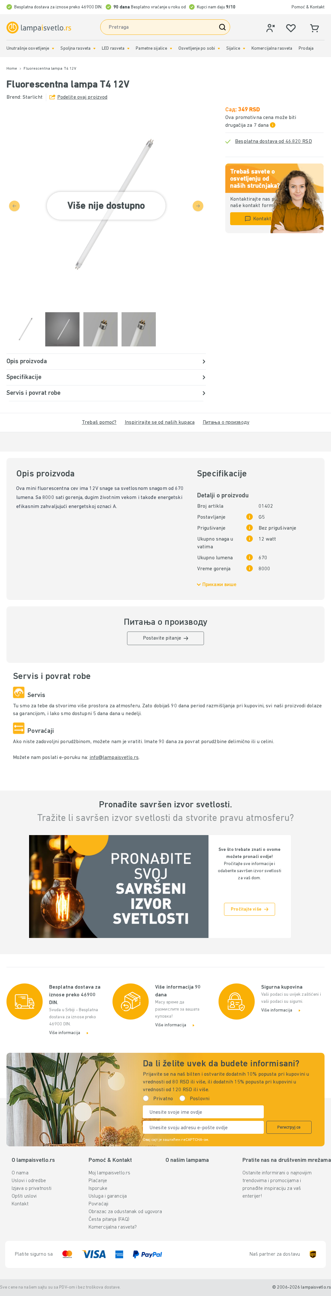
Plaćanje (98, 1180)
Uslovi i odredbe (29, 1180)
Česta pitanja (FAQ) (109, 1219)
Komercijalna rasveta (271, 48)
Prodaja (306, 48)
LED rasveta (113, 48)
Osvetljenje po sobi (196, 48)
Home (11, 69)
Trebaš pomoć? (99, 422)
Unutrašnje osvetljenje (27, 48)
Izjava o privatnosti (31, 1188)
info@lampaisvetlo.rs (114, 757)
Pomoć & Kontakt (308, 7)
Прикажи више (219, 584)
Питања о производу (226, 422)
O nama (20, 1173)
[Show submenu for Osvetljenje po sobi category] (219, 48)
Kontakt (20, 1204)
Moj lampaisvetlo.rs (109, 1173)
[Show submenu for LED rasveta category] (128, 48)
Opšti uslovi (24, 1196)
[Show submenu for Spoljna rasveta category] (94, 48)
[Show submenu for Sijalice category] (244, 48)
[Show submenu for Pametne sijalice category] (171, 48)
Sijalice (233, 48)
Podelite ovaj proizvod (82, 97)
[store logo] (38, 28)
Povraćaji (98, 1204)
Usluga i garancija (108, 1196)
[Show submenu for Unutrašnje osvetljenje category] (53, 48)
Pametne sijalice (151, 48)
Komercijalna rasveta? (113, 1227)
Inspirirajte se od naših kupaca (160, 422)
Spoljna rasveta (75, 48)
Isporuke (98, 1188)
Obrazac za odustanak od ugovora (125, 1211)
